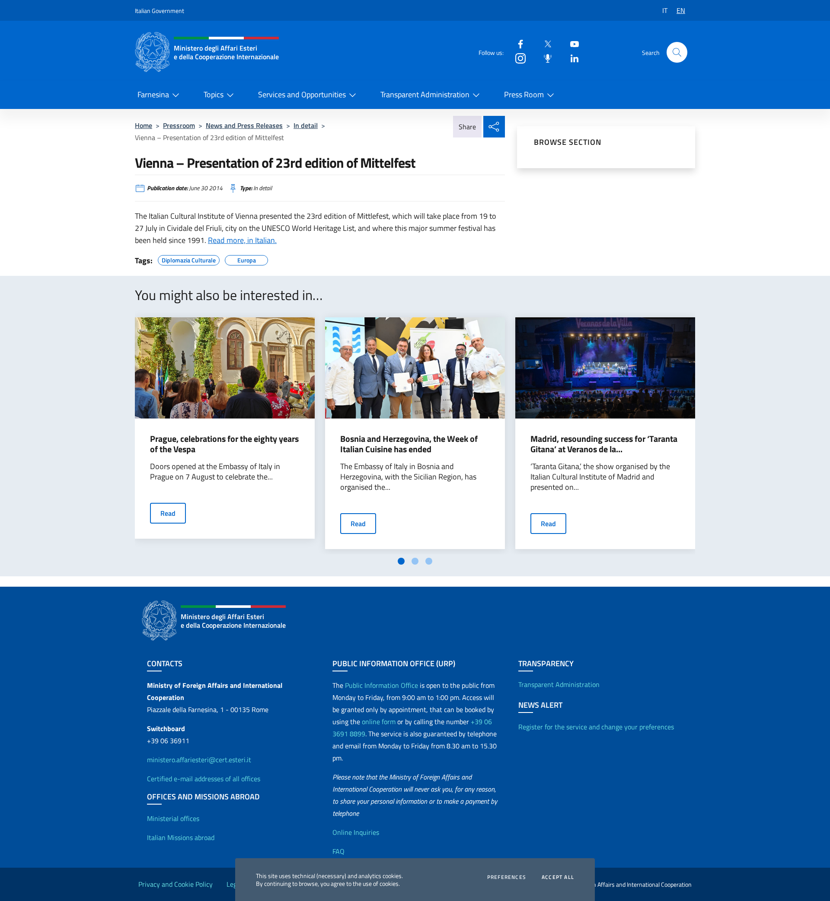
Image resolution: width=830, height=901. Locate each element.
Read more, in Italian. (242, 240)
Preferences (506, 877)
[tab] (401, 561)
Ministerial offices (173, 818)
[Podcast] (544, 58)
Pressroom (179, 125)
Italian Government (159, 10)
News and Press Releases (244, 125)
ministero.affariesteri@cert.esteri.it (199, 759)
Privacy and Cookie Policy (175, 884)
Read (168, 513)
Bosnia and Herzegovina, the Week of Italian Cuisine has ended (409, 444)
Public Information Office (381, 685)
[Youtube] (571, 43)
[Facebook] (517, 43)
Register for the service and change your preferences (596, 727)
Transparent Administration (424, 94)
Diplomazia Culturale (189, 259)
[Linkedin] (571, 58)
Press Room (524, 94)
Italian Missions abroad (180, 837)
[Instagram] (517, 58)
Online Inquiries (355, 832)
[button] (677, 52)
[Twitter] (544, 43)
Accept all (558, 877)
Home (143, 125)
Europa (246, 259)
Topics (213, 94)
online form (379, 721)
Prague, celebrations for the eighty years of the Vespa (224, 444)
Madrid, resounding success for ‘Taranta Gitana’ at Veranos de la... (603, 444)
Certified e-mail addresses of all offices (203, 778)
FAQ (338, 851)
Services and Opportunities (302, 94)
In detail (306, 125)
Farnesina (153, 94)
